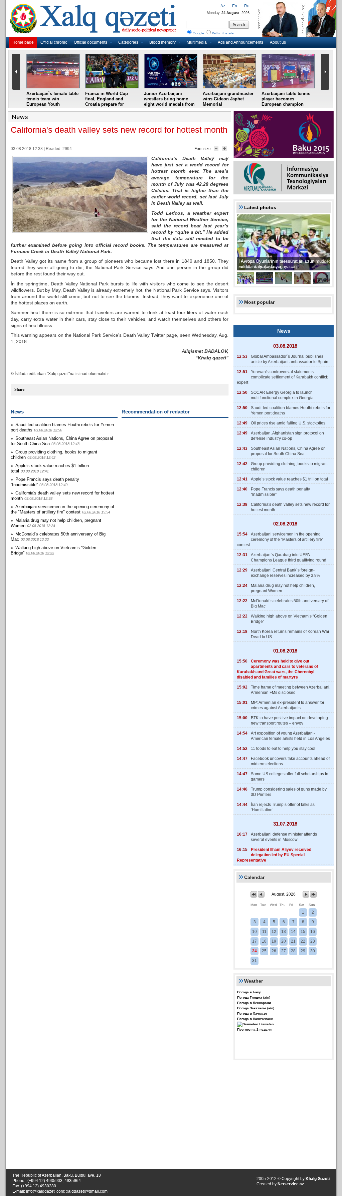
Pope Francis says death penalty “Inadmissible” (280, 492)
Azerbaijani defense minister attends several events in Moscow (284, 837)
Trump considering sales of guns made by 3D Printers (289, 792)
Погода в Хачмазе (252, 1013)
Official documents (90, 42)
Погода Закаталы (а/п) (255, 1008)
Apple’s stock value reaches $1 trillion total (289, 479)
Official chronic (53, 42)
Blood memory (162, 42)
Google (198, 33)
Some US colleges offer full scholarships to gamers (289, 777)
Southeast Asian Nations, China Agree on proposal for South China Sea (288, 451)
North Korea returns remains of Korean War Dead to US (290, 634)
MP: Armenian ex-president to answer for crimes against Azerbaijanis (287, 705)
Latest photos (260, 207)
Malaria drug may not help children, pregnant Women (283, 588)
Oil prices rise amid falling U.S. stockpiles (288, 423)
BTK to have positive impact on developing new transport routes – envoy (289, 721)
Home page (23, 42)
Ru (246, 6)
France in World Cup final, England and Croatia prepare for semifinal (106, 101)
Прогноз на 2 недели (254, 1029)
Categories (128, 42)
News (20, 116)
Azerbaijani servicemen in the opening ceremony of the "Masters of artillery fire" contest (62, 509)
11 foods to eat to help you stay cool (283, 748)
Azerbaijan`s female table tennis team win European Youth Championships (52, 101)
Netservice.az (291, 1184)
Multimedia (197, 42)
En (234, 6)
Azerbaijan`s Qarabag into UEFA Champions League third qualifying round (288, 557)
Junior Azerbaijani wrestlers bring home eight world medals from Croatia (169, 101)
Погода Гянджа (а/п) (253, 997)
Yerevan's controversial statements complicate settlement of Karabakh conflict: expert (282, 377)
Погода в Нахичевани (255, 1019)
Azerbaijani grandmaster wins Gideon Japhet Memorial (228, 99)
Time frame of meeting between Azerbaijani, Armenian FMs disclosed (290, 690)
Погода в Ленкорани (254, 1003)
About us (278, 42)
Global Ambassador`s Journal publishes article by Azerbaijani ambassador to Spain (289, 359)
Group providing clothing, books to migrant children (289, 466)
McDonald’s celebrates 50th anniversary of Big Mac (289, 604)
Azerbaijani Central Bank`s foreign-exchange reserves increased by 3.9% (285, 573)
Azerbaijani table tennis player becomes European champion (286, 99)
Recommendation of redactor (156, 411)
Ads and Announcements (240, 42)
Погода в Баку (249, 992)
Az (222, 6)
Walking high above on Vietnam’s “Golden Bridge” (289, 619)
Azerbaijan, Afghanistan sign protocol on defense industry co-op (287, 436)
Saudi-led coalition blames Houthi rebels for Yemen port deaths (290, 410)
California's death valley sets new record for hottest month (290, 507)
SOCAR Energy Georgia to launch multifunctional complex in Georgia (282, 395)
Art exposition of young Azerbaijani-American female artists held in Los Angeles (290, 736)
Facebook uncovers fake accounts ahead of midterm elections (290, 761)
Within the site (223, 33)
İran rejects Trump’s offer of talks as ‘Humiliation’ (283, 807)
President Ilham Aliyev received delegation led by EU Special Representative (274, 855)
